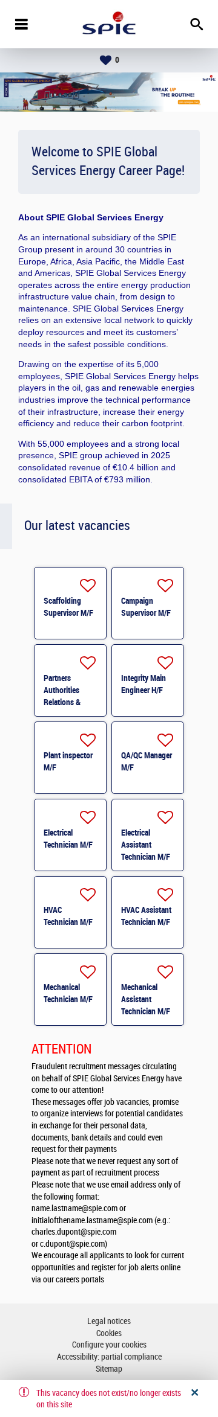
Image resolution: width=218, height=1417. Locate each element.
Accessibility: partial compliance (109, 1357)
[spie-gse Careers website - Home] (109, 24)
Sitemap (109, 1369)
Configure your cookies (109, 1345)
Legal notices (109, 1321)
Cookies (109, 1333)
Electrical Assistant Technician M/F (145, 845)
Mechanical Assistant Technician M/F (145, 999)
